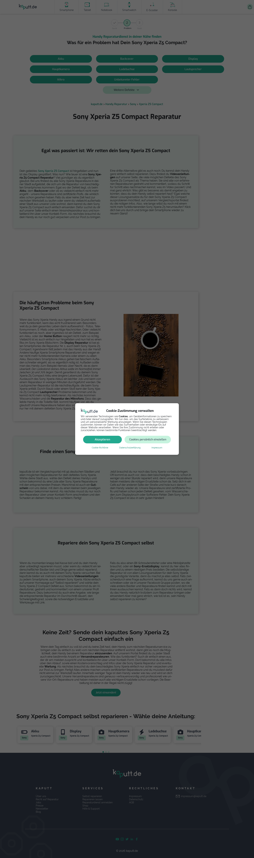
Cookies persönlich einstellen (147, 439)
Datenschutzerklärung (129, 447)
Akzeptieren (102, 439)
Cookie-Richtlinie (100, 447)
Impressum (157, 447)
